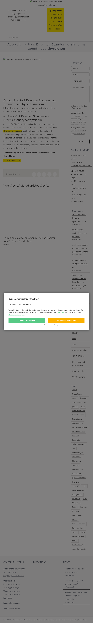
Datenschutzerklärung (51, 325)
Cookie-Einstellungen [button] (16, 315)
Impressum (38, 325)
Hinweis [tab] (13, 304)
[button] (27, 320)
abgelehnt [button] (61, 312)
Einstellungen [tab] (25, 304)
